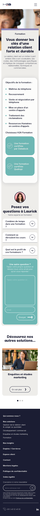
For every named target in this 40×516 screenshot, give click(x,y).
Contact (6, 459)
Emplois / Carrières (11, 448)
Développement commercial (14, 430)
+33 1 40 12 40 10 (13, 508)
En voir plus (17, 389)
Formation (7, 437)
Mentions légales (10, 465)
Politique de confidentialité (15, 471)
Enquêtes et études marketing (15, 434)
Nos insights (8, 442)
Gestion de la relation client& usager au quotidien (14, 426)
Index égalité (9, 476)
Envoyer (22, 317)
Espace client (9, 454)
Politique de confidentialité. (24, 498)
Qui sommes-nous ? (11, 415)
